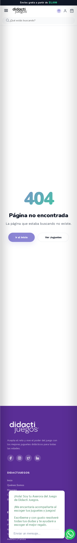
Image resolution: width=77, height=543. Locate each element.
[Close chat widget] (61, 486)
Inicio (10, 480)
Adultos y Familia (16, 539)
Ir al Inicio (21, 237)
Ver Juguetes (53, 237)
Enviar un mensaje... (27, 533)
